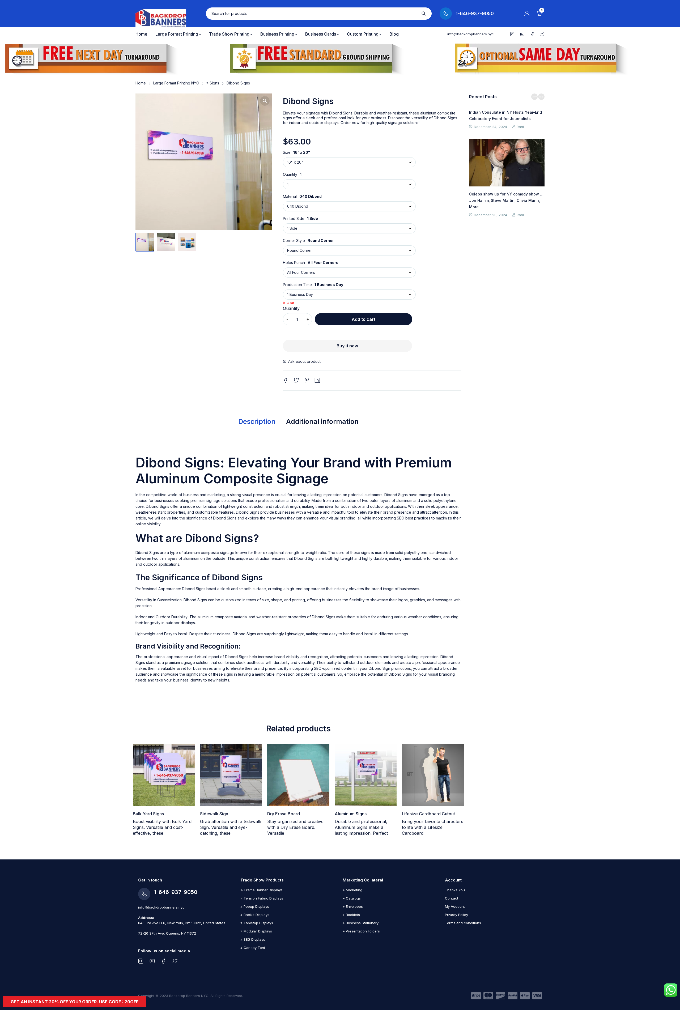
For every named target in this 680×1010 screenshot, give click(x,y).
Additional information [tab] (322, 421)
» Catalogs (352, 898)
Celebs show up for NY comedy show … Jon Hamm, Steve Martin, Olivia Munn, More (506, 200)
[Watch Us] (152, 961)
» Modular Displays (256, 931)
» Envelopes (353, 906)
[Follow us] (174, 961)
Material (290, 196)
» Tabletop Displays (256, 923)
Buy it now (347, 345)
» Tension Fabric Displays (261, 898)
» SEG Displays (252, 939)
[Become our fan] (163, 961)
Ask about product (304, 361)
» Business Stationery (361, 923)
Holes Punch (294, 263)
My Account (455, 906)
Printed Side (293, 218)
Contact (451, 898)
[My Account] (527, 13)
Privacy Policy (456, 915)
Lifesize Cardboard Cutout (428, 813)
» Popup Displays (254, 906)
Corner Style (294, 240)
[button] (265, 101)
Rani (520, 127)
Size (287, 152)
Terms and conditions (463, 923)
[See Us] (140, 961)
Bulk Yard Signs (148, 813)
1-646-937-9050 (475, 13)
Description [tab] (256, 421)
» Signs (212, 83)
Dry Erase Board (283, 813)
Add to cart (363, 319)
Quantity (290, 174)
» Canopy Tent (252, 947)
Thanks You (455, 890)
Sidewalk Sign (214, 813)
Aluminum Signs (351, 813)
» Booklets (351, 915)
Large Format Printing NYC (176, 83)
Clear (290, 303)
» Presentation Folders (361, 931)
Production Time (297, 285)
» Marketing (352, 890)
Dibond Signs (193, 588)
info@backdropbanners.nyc (470, 34)
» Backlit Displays (254, 915)
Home (140, 83)
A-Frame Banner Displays (261, 890)
